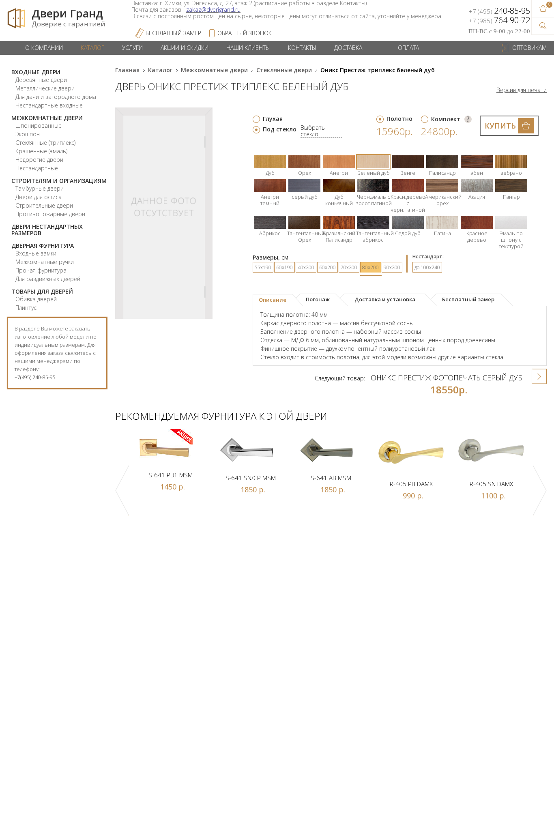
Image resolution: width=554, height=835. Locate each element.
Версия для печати (521, 90)
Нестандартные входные (49, 105)
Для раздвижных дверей (47, 279)
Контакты (302, 48)
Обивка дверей (36, 299)
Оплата (408, 48)
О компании (44, 48)
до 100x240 (427, 267)
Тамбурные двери (39, 188)
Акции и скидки (184, 48)
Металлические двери (45, 88)
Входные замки (35, 253)
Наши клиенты (248, 48)
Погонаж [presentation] (318, 299)
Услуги (132, 48)
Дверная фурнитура (42, 245)
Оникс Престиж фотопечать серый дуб (446, 377)
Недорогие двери (39, 159)
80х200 (370, 267)
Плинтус (26, 307)
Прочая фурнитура (41, 270)
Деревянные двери (41, 80)
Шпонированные (38, 125)
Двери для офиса (38, 197)
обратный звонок (244, 33)
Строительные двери (44, 205)
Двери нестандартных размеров (47, 230)
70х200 (349, 267)
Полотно (399, 118)
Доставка (348, 48)
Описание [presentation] (272, 299)
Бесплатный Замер (173, 33)
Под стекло (279, 129)
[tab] (278, 300)
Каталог (92, 48)
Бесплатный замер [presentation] (468, 299)
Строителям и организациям (59, 181)
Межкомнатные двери (47, 118)
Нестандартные (36, 168)
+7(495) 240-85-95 (35, 377)
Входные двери (35, 72)
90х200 (392, 267)
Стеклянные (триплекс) (45, 142)
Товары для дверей (42, 291)
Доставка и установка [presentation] (384, 299)
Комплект (445, 119)
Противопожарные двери (50, 214)
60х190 (284, 267)
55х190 (263, 267)
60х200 (327, 267)
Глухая (273, 118)
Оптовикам (529, 48)
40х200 (306, 267)
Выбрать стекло (313, 131)
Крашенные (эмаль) (41, 151)
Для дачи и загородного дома (55, 97)
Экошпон (27, 134)
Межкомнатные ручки (44, 262)
